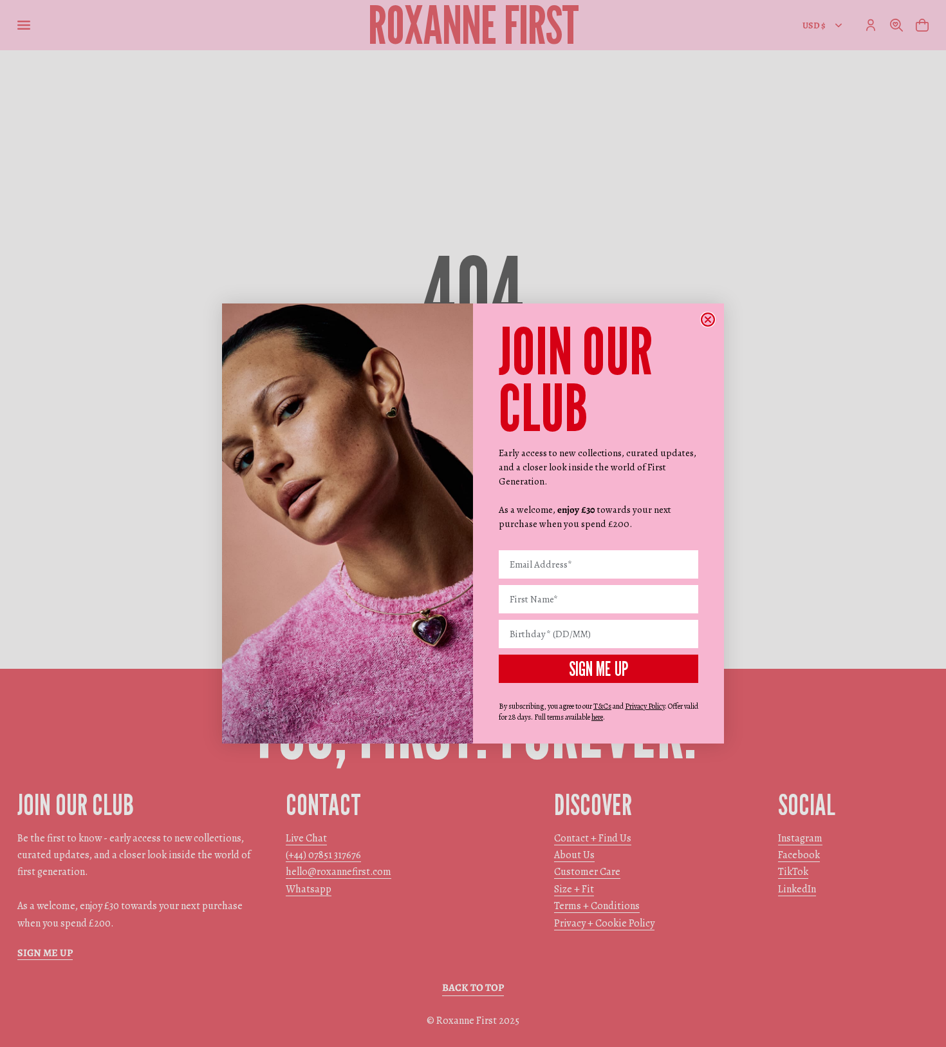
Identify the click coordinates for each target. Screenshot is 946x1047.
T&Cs (602, 706)
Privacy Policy (645, 706)
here (597, 717)
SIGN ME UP (598, 668)
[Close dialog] (707, 319)
